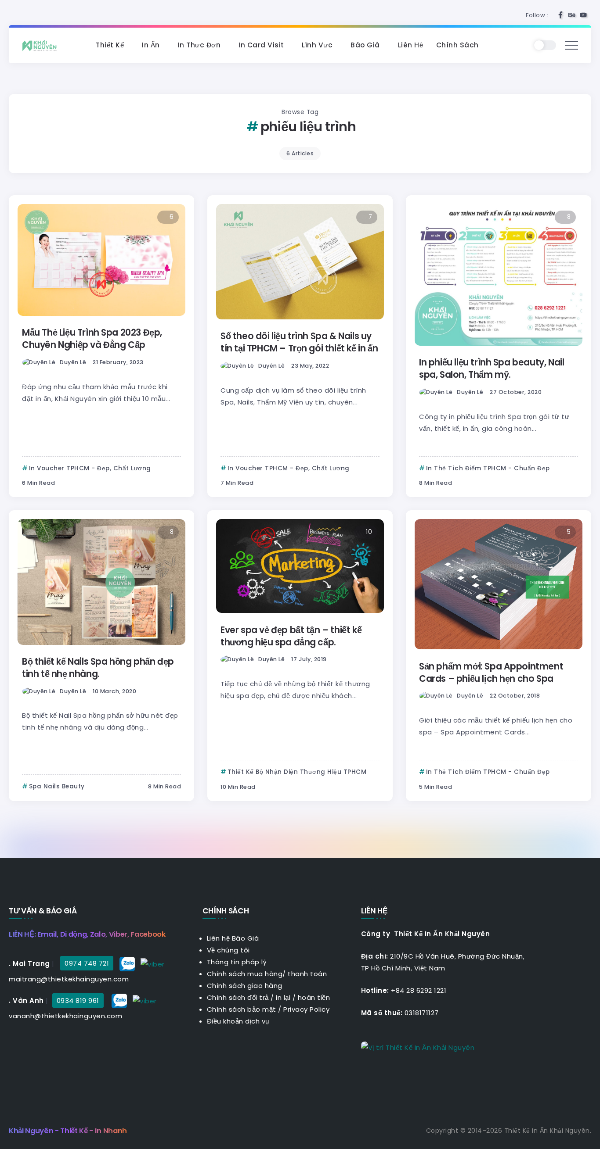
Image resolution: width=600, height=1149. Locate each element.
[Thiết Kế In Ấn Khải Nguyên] (41, 45)
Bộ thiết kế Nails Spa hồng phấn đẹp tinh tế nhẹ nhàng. (98, 667)
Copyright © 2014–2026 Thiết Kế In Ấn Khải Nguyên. (509, 1130)
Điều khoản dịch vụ (238, 1021)
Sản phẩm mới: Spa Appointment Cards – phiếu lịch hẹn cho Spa (491, 672)
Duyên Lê (73, 362)
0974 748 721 (87, 963)
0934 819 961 (78, 1000)
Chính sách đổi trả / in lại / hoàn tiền (268, 997)
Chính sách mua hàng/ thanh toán (267, 973)
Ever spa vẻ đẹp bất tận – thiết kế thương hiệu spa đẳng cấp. (290, 636)
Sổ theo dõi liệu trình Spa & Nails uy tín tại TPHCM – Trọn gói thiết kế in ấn (299, 342)
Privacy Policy (306, 1009)
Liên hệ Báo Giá (233, 938)
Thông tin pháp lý (237, 961)
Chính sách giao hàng (244, 985)
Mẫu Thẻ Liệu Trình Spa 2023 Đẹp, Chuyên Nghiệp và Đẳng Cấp (92, 338)
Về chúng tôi (228, 950)
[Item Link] (101, 260)
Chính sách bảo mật (241, 1009)
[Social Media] (560, 14)
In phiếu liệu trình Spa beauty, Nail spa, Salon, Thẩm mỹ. (491, 368)
